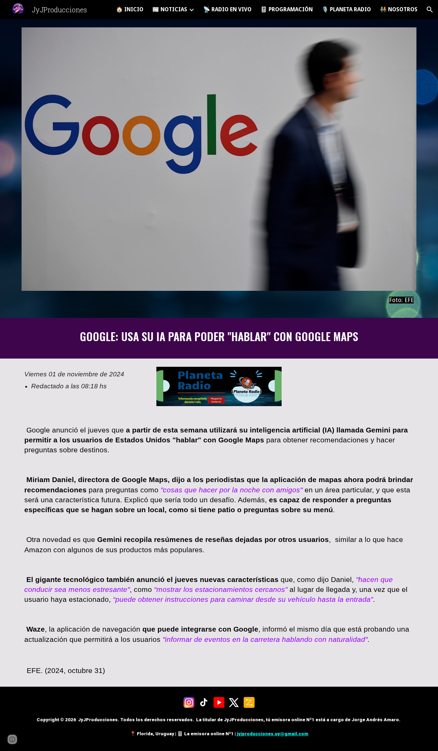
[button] (430, 9)
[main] (219, 300)
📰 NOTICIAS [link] (169, 9)
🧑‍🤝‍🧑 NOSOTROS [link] (398, 9)
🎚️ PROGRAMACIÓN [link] (286, 9)
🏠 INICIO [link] (129, 9)
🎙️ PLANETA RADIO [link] (346, 9)
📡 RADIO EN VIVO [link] (227, 9)
